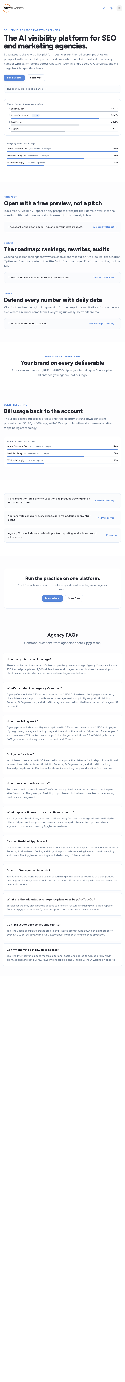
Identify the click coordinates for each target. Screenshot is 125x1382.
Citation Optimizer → (105, 277)
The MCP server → (106, 517)
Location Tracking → (105, 500)
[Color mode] (104, 8)
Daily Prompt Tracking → (103, 323)
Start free (36, 77)
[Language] (112, 8)
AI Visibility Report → (105, 227)
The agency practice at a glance (25, 88)
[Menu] (119, 8)
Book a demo (14, 77)
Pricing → (111, 535)
